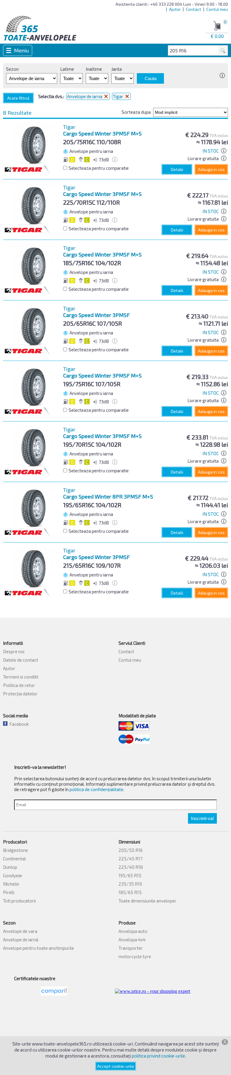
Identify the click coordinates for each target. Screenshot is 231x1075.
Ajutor (175, 9)
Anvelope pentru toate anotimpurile (38, 948)
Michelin (11, 884)
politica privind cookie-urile (158, 1055)
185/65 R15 (130, 892)
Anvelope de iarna (85, 96)
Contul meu (217, 9)
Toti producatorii (19, 900)
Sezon (12, 69)
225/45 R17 (131, 858)
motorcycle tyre (135, 956)
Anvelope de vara (20, 931)
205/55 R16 (131, 850)
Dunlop (10, 867)
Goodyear (13, 875)
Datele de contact (20, 660)
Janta (116, 69)
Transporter (131, 948)
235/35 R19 (130, 884)
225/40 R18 (131, 867)
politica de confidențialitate (96, 789)
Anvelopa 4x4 (132, 939)
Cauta (150, 78)
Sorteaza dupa (136, 112)
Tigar (118, 96)
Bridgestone (15, 850)
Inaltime (94, 69)
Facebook (18, 724)
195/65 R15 (130, 875)
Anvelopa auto (133, 931)
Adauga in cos (211, 169)
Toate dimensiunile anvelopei (147, 900)
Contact (193, 9)
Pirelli (8, 892)
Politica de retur (19, 685)
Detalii (177, 169)
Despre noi (13, 651)
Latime (67, 69)
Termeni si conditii (20, 676)
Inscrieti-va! (202, 818)
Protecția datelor (20, 693)
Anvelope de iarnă (20, 939)
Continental (14, 858)
